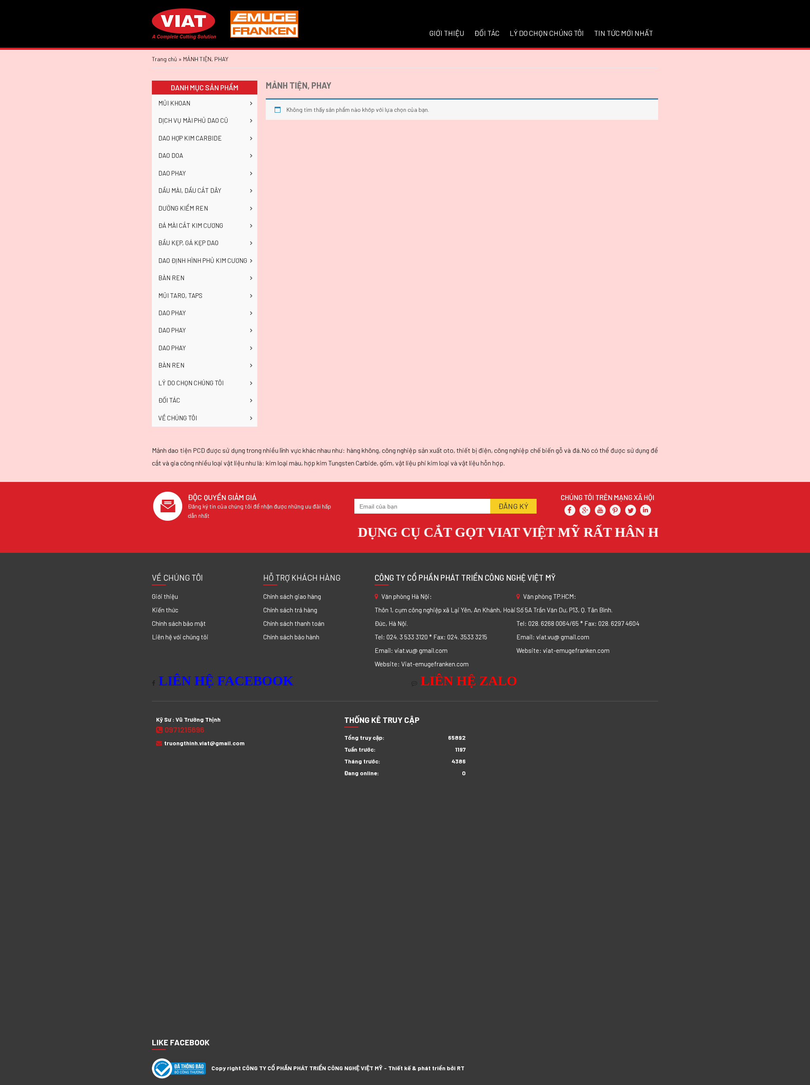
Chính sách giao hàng (292, 596)
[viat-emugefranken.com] (225, 23)
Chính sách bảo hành (291, 637)
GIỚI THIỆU (446, 33)
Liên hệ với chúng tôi (180, 637)
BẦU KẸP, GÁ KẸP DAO (188, 242)
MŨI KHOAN (174, 103)
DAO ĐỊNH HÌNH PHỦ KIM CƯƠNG (202, 260)
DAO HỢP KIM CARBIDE (190, 138)
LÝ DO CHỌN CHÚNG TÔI (547, 33)
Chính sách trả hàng (290, 610)
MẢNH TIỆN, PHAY (299, 85)
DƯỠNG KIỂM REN (183, 208)
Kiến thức (165, 610)
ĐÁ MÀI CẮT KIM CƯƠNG (190, 225)
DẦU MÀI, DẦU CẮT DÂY (189, 190)
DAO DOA (170, 155)
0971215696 (184, 729)
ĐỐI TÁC (487, 33)
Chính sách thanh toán (293, 623)
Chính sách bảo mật (179, 623)
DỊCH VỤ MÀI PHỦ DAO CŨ (193, 120)
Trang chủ (164, 58)
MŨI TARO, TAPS (180, 295)
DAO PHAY (172, 173)
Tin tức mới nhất (623, 33)
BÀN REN (171, 277)
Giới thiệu (165, 596)
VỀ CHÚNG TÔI (177, 418)
